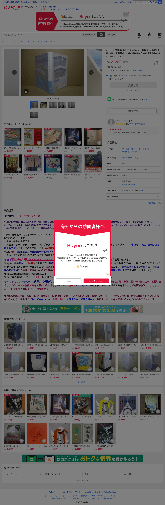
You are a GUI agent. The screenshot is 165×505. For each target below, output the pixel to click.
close (69, 281)
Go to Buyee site (96, 281)
